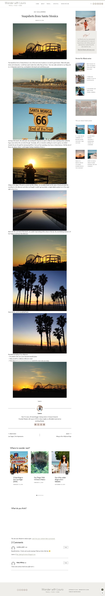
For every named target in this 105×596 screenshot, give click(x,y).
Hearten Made (77, 591)
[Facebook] (102, 4)
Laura (40, 413)
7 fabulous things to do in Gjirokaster (91, 78)
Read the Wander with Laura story (86, 49)
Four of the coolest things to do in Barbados (60, 479)
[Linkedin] (100, 4)
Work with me (65, 3)
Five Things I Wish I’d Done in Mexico (39, 478)
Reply (66, 547)
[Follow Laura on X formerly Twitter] (38, 424)
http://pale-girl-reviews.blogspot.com (25, 554)
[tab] (36, 495)
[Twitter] (26, 590)
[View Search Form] (91, 4)
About (43, 3)
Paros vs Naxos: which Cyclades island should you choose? (80, 164)
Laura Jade (21, 547)
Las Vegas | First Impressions (15, 435)
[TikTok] (98, 4)
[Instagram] (93, 4)
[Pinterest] (96, 4)
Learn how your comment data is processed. (43, 539)
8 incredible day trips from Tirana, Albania (91, 90)
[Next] (67, 472)
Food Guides (86, 107)
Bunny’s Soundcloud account (24, 361)
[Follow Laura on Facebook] (35, 424)
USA (35, 11)
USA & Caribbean (41, 11)
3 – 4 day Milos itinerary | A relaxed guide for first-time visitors (80, 139)
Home (37, 3)
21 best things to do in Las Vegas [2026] (18, 479)
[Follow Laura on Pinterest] (44, 424)
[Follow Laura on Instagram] (41, 424)
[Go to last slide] (12, 472)
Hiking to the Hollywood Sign (63, 435)
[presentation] (19, 462)
